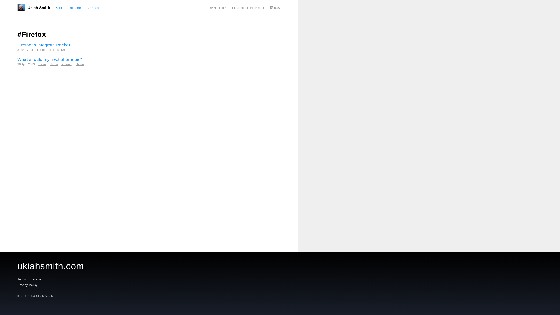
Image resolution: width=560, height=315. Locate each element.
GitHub (240, 7)
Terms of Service (29, 279)
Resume (75, 7)
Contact (93, 7)
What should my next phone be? (50, 59)
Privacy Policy (28, 285)
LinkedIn (259, 7)
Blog (59, 7)
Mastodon (219, 7)
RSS (277, 7)
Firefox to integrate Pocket (44, 45)
